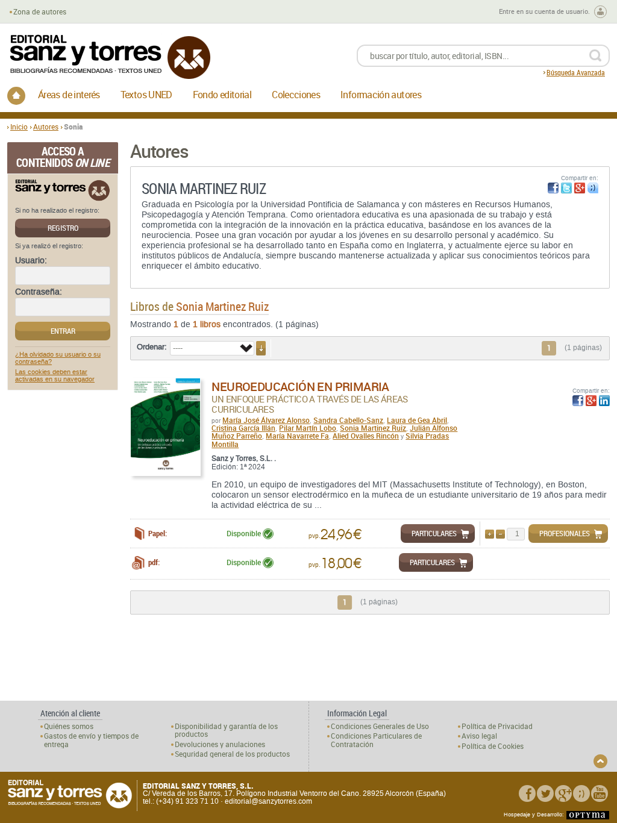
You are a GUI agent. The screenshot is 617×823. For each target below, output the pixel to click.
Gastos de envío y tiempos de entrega (91, 740)
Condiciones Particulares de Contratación (376, 740)
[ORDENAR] (261, 348)
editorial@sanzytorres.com (268, 801)
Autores (45, 126)
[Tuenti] (581, 793)
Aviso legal (479, 736)
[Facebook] (527, 793)
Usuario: (31, 261)
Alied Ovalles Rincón (366, 435)
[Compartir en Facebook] (553, 188)
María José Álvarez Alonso (266, 420)
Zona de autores (39, 12)
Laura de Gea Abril (417, 420)
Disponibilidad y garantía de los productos (226, 730)
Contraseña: (38, 292)
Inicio (19, 126)
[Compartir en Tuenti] (592, 188)
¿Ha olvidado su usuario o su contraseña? (58, 358)
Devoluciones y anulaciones (220, 744)
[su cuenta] (600, 11)
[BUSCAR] (595, 56)
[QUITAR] (500, 534)
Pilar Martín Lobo (307, 428)
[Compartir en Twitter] (566, 188)
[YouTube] (599, 793)
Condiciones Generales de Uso (380, 726)
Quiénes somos (68, 726)
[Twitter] (545, 793)
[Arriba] (600, 761)
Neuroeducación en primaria (300, 386)
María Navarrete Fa (297, 435)
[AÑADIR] (489, 534)
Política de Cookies (493, 746)
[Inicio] (16, 96)
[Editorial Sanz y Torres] (109, 57)
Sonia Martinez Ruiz (373, 428)
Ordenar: (152, 347)
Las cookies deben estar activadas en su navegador (55, 376)
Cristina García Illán (243, 428)
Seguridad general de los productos (232, 754)
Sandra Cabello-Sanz (348, 420)
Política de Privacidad (497, 726)
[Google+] (563, 793)
